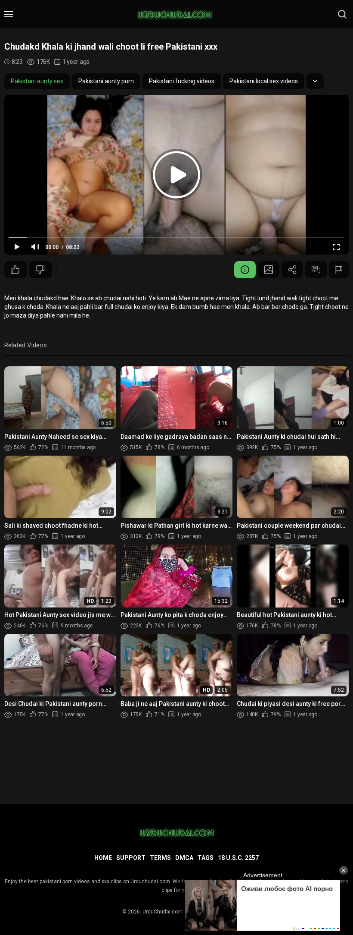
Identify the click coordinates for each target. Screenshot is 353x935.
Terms (160, 857)
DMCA (184, 857)
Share (292, 269)
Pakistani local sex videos (263, 81)
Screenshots (268, 269)
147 (15, 269)
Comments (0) (316, 269)
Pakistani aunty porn (106, 81)
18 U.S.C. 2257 (238, 857)
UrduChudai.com (162, 912)
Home (103, 857)
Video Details (245, 269)
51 (40, 269)
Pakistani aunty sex (37, 81)
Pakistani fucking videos (181, 81)
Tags (206, 857)
